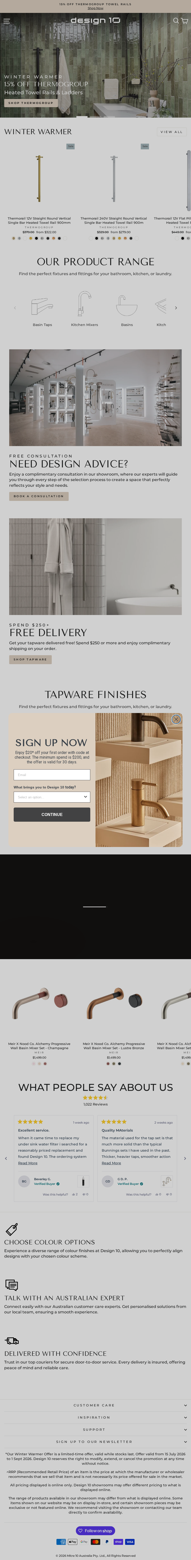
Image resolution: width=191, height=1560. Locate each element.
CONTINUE (52, 814)
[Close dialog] (176, 719)
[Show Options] (85, 797)
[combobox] (50, 797)
